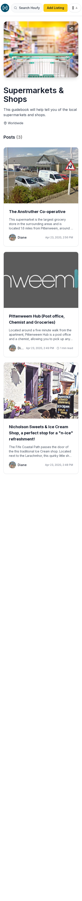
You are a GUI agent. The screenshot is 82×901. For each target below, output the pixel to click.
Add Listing (55, 8)
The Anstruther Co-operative (37, 211)
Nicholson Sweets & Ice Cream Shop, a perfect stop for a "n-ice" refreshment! (41, 432)
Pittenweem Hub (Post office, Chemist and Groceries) (37, 319)
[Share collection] (71, 28)
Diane (22, 237)
